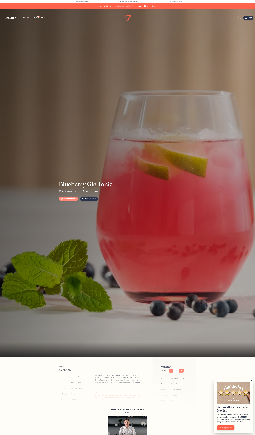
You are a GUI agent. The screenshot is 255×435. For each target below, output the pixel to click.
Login (250, 18)
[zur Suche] (240, 17)
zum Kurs (127, 431)
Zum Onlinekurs (90, 199)
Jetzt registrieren (225, 428)
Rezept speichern (70, 199)
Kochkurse (26, 18)
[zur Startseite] (11, 18)
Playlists (36, 18)
